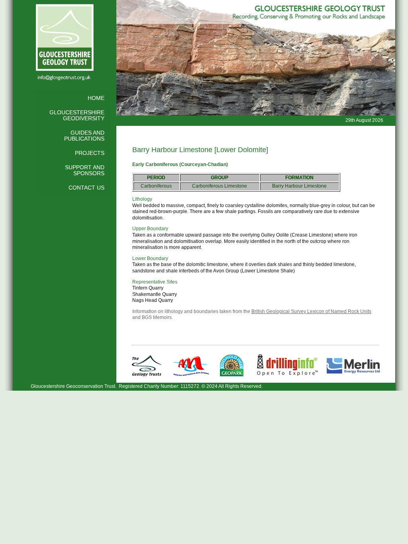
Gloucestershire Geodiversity (76, 116)
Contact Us (86, 188)
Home (96, 98)
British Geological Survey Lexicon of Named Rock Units (311, 311)
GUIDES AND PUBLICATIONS (84, 136)
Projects (89, 153)
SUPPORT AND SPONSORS (84, 170)
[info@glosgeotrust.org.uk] (64, 79)
